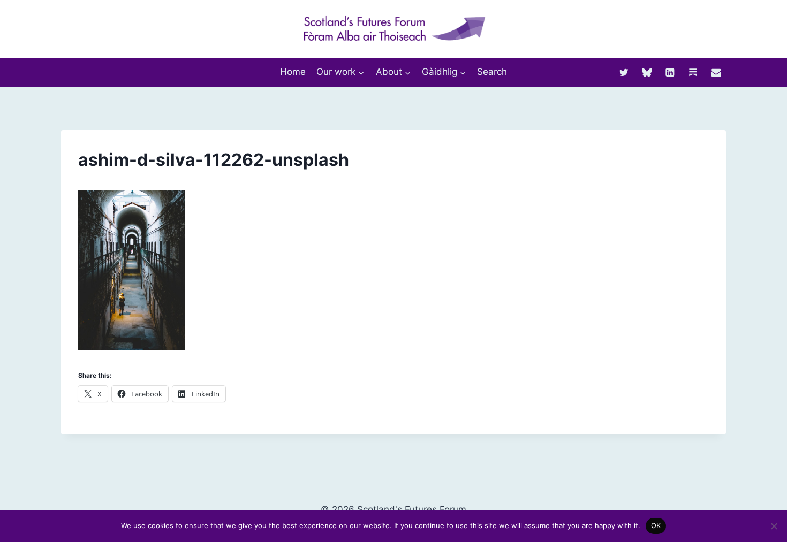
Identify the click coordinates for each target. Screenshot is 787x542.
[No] (773, 526)
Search (492, 71)
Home (293, 71)
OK (656, 525)
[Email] (716, 72)
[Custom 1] (693, 72)
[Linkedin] (670, 72)
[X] (624, 72)
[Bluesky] (647, 72)
